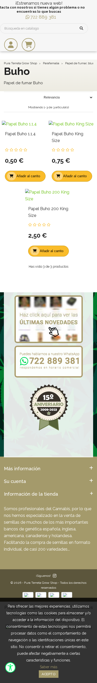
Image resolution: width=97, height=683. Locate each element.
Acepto (49, 674)
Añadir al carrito (28, 176)
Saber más (48, 667)
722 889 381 (43, 17)
